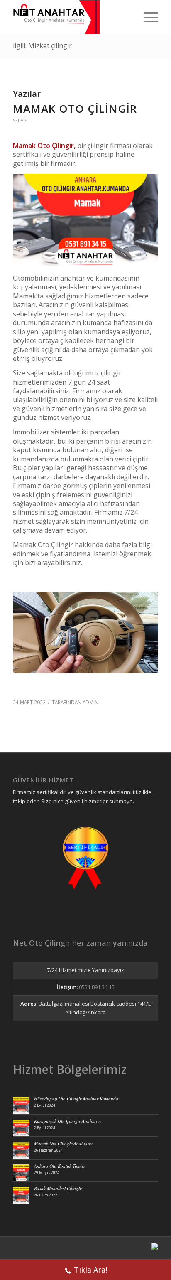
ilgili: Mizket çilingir (42, 45)
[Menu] (146, 17)
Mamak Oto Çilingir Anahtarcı (63, 1143)
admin (90, 702)
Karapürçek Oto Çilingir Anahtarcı (67, 1121)
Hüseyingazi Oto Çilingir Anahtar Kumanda (76, 1098)
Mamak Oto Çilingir (75, 108)
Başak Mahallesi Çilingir (57, 1188)
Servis (20, 120)
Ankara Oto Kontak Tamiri (59, 1166)
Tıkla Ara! (90, 1270)
